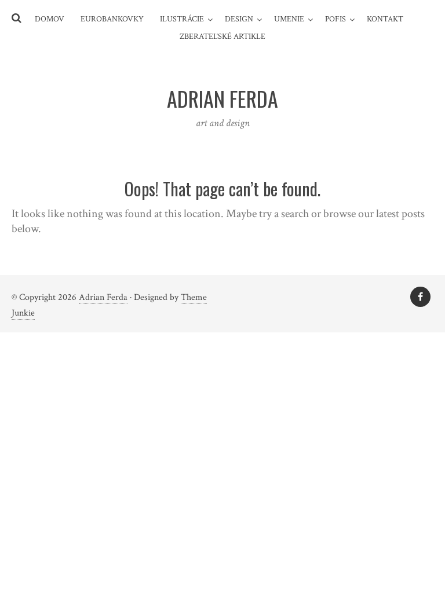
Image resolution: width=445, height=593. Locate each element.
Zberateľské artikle (222, 36)
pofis (335, 19)
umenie (289, 19)
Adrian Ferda (103, 297)
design (239, 19)
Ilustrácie (182, 19)
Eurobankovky (112, 19)
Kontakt (385, 19)
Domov (49, 19)
